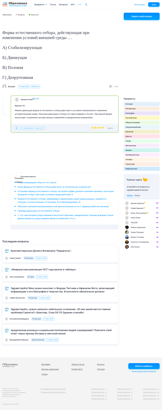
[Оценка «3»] (98, 128)
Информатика (131, 169)
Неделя (130, 195)
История (31, 277)
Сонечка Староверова (140, 242)
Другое (129, 136)
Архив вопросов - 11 (151, 395)
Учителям (101, 369)
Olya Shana (135, 247)
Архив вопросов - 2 (99, 392)
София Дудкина (137, 208)
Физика (129, 150)
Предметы (39, 4)
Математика (131, 146)
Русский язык (131, 118)
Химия (128, 141)
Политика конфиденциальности (53, 392)
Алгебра (129, 159)
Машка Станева (137, 237)
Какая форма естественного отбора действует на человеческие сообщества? (55, 187)
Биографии (45, 364)
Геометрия (130, 164)
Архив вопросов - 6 (125, 392)
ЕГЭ (72, 4)
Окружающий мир (133, 127)
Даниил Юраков (137, 203)
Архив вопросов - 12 (151, 399)
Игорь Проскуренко (139, 213)
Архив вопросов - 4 (99, 399)
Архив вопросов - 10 (151, 392)
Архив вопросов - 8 (125, 399)
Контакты (101, 364)
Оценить (110, 128)
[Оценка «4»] (100, 128)
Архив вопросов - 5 (125, 389)
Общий (137, 195)
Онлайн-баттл (76, 369)
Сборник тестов (77, 364)
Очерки (44, 374)
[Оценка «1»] (92, 128)
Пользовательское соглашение (53, 389)
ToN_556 (134, 222)
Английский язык (132, 155)
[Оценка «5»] (103, 128)
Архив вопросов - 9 (151, 389)
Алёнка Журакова (138, 227)
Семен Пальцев (137, 232)
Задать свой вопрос (141, 16)
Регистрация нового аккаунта (144, 371)
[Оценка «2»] (95, 128)
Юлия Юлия (135, 218)
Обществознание (38, 340)
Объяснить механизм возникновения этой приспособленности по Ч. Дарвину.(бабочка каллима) (63, 206)
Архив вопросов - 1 (98, 389)
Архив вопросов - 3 (99, 395)
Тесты (53, 4)
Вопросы (63, 4)
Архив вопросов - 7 (125, 395)
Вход (154, 4)
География (130, 113)
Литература (28, 258)
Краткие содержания (50, 369)
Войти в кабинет (144, 366)
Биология (35, 86)
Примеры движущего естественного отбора (39, 211)
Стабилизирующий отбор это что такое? (37, 182)
